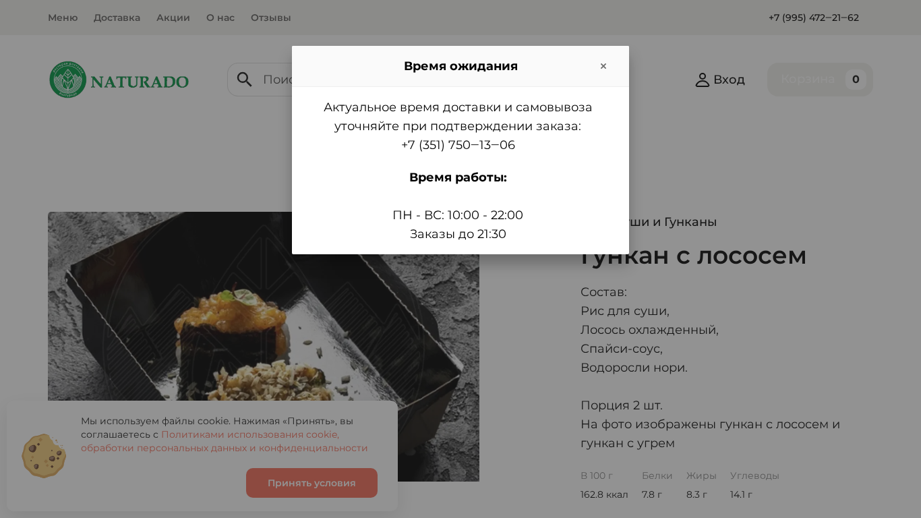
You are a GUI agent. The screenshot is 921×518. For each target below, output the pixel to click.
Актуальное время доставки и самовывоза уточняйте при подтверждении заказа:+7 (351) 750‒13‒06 (458, 126)
